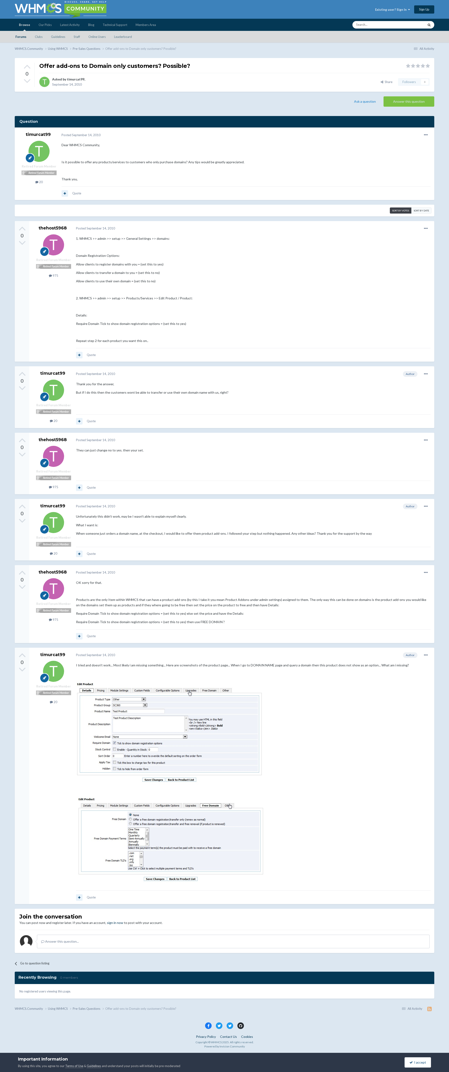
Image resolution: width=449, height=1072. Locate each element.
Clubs (39, 37)
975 (55, 275)
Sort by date (421, 210)
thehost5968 (53, 228)
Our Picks (45, 25)
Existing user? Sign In (391, 9)
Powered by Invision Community (224, 1046)
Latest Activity (70, 25)
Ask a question (365, 101)
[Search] (429, 25)
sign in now (115, 923)
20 (40, 182)
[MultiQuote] (65, 193)
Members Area (146, 25)
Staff (77, 37)
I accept (419, 1062)
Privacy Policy (206, 1037)
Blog (91, 25)
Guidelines (58, 37)
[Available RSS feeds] (429, 1009)
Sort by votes (400, 210)
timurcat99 (75, 79)
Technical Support (115, 25)
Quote (76, 193)
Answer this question (409, 101)
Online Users (97, 37)
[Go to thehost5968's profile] (53, 244)
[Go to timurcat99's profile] (44, 82)
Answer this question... (61, 941)
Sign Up (424, 9)
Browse (24, 25)
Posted (81, 135)
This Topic (411, 24)
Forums (20, 37)
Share (387, 82)
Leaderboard (123, 37)
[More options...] (426, 135)
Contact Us (228, 1037)
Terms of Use (74, 1066)
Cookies (247, 1037)
